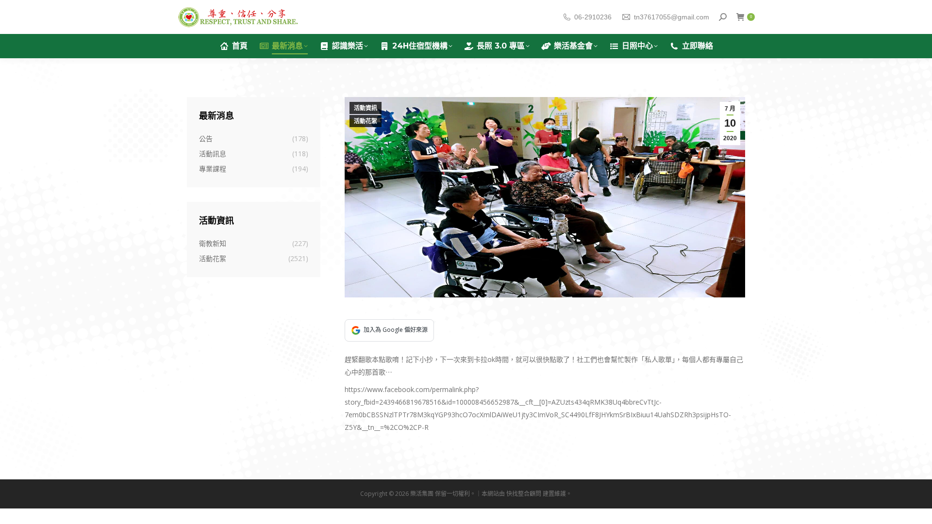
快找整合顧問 (523, 494)
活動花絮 (365, 121)
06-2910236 (593, 17)
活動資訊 (365, 108)
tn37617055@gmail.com (671, 17)
